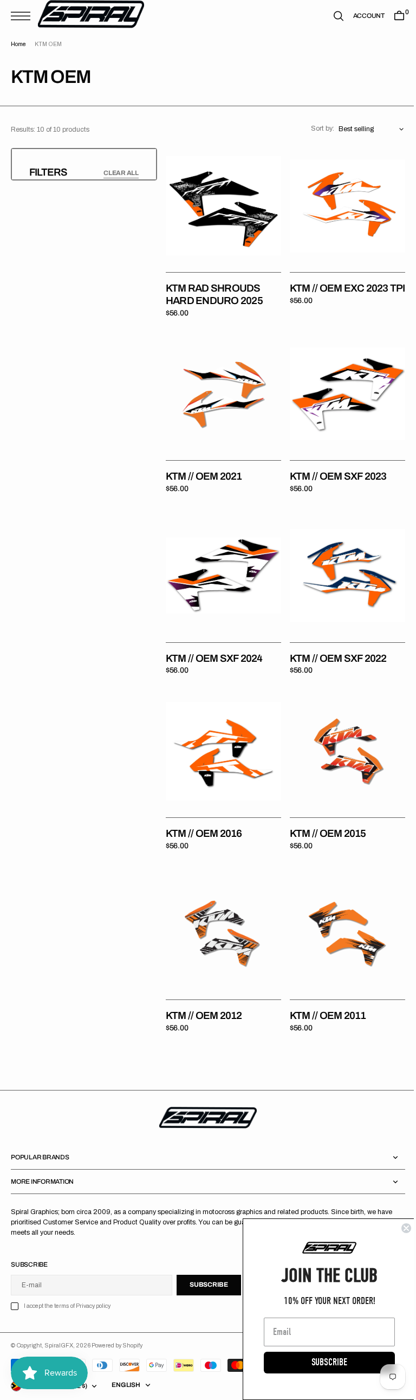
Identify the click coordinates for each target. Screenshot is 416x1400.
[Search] (330, 16)
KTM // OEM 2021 (204, 468)
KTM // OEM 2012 (204, 995)
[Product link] (221, 204)
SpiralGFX (58, 1325)
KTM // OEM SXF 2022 (334, 645)
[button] (23, 16)
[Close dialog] (398, 1228)
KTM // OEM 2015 (324, 817)
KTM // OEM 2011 (324, 995)
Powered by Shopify (117, 1325)
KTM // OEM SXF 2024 (214, 645)
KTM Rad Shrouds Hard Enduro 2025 (214, 290)
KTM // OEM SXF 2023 (334, 468)
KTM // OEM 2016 (204, 817)
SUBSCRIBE (321, 1362)
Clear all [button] (121, 173)
